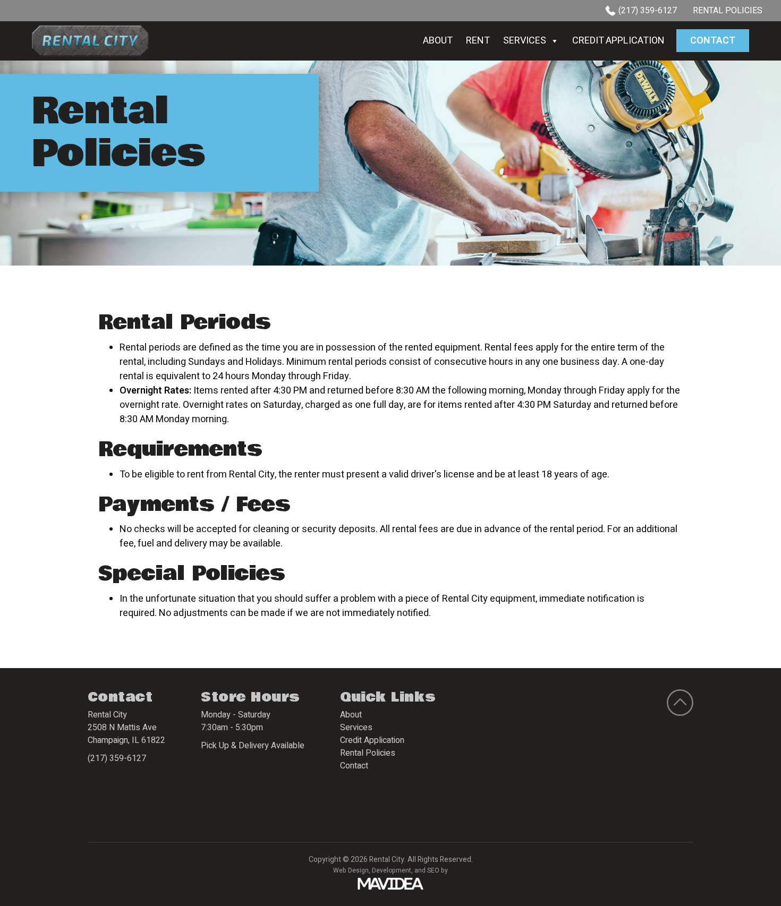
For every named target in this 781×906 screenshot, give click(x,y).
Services (524, 40)
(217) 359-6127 (647, 10)
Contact (712, 40)
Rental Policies (727, 10)
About (438, 40)
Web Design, (351, 870)
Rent (478, 40)
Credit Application (618, 40)
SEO (433, 870)
